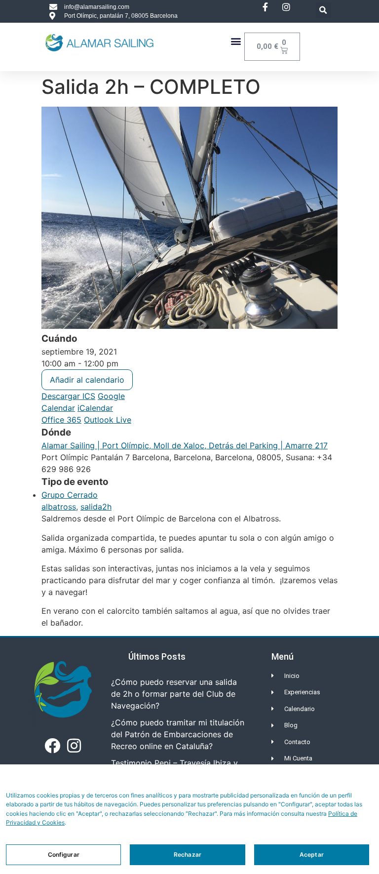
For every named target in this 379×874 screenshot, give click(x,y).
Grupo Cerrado (69, 495)
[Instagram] (74, 745)
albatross (58, 507)
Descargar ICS (68, 396)
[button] (323, 10)
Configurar (63, 854)
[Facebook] (52, 745)
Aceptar (312, 854)
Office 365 (61, 420)
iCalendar (95, 408)
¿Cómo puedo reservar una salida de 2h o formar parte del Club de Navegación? (174, 694)
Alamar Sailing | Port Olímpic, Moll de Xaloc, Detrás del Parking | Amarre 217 (184, 445)
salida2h (96, 507)
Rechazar (187, 854)
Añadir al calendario (87, 380)
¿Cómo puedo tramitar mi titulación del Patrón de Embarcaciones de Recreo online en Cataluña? (177, 734)
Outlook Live (107, 420)
